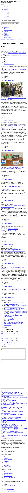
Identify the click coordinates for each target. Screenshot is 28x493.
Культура (6, 31)
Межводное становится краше (15, 432)
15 (7, 338)
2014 (8, 13)
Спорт (5, 33)
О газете (6, 8)
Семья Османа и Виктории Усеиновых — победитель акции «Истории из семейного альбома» (13, 188)
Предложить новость (9, 477)
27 (2, 342)
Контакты (6, 17)
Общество (6, 28)
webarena (12, 491)
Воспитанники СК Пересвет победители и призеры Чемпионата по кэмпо (13, 250)
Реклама (6, 474)
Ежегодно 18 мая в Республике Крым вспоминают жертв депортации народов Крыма (13, 127)
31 (12, 342)
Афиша (6, 34)
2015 (8, 15)
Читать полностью (9, 64)
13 (2, 338)
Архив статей (7, 37)
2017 (8, 16)
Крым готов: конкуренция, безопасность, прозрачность (14, 303)
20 (2, 340)
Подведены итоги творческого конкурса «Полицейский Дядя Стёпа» (12, 168)
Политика (6, 27)
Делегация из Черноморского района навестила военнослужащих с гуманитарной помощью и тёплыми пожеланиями (14, 323)
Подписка (6, 9)
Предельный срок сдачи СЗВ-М (15, 393)
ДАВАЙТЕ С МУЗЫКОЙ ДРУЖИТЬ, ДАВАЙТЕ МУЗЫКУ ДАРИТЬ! (14, 429)
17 (12, 338)
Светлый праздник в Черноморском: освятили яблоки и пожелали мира (13, 315)
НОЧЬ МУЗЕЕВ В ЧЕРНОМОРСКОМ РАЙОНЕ (9, 229)
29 (2, 333)
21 (4, 340)
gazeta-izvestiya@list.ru (9, 485)
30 (4, 333)
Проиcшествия (8, 30)
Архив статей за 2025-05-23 (13, 39)
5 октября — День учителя (14, 402)
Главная (6, 6)
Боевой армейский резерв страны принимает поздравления (13, 98)
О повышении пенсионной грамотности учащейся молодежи (11, 418)
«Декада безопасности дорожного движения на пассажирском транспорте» (12, 406)
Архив (5, 11)
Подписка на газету (9, 473)
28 (4, 342)
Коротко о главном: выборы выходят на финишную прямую (14, 309)
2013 (8, 12)
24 (12, 340)
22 (7, 340)
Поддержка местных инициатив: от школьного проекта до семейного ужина (15, 311)
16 (9, 338)
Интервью (6, 35)
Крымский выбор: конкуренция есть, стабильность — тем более (15, 306)
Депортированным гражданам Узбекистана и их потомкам (12, 423)
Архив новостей (8, 476)
